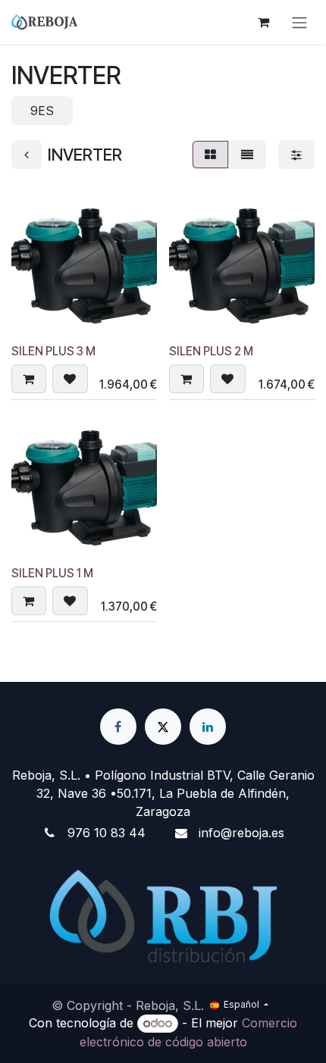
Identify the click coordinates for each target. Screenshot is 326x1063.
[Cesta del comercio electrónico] (263, 22)
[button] (28, 378)
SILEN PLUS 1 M (52, 573)
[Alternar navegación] (299, 22)
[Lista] (247, 154)
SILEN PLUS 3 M (53, 351)
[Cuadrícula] (210, 154)
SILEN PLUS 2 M (211, 351)
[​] (118, 726)
